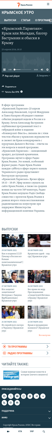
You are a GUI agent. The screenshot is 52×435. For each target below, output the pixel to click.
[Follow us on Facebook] (4, 396)
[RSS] (4, 402)
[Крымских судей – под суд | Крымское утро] (39, 240)
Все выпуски (44, 335)
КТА (20, 431)
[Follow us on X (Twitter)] (10, 396)
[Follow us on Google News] (30, 396)
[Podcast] (10, 402)
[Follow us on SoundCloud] (42, 396)
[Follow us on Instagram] (23, 396)
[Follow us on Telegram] (36, 396)
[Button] (9, 87)
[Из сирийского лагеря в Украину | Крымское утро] (13, 312)
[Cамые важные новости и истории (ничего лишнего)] (11, 375)
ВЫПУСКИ (10, 20)
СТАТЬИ (25, 20)
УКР (32, 431)
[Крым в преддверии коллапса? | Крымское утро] (39, 312)
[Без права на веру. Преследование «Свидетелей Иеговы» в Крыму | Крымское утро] (39, 276)
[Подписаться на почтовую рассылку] (17, 402)
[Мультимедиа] (8, 431)
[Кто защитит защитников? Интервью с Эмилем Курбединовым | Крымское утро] (13, 276)
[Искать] (44, 431)
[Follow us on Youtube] (17, 396)
